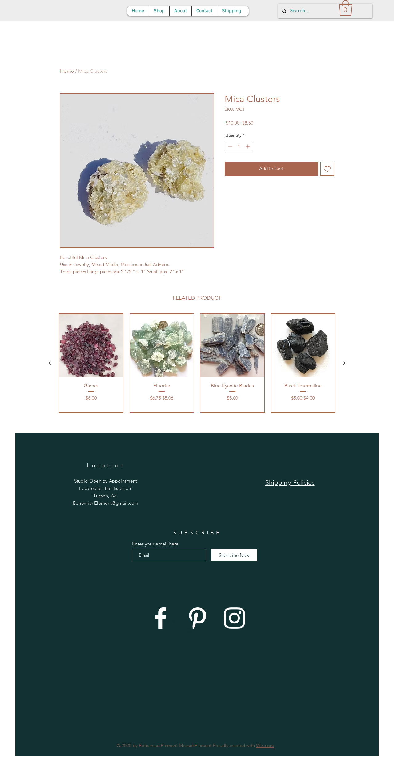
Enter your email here (155, 543)
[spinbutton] (238, 146)
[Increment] (248, 146)
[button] (345, 8)
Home (67, 71)
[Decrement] (229, 146)
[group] (197, 363)
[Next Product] (344, 363)
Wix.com (265, 745)
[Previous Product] (50, 363)
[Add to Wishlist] (327, 169)
